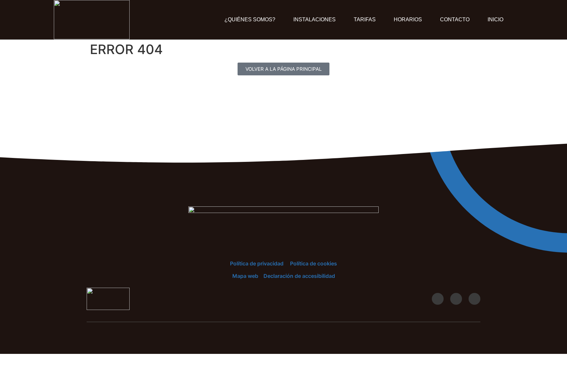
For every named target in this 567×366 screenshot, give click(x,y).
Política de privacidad (257, 263)
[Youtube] (438, 299)
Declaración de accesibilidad (299, 276)
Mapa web (245, 276)
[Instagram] (474, 299)
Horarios (408, 19)
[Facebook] (456, 299)
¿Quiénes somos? (249, 19)
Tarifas (365, 19)
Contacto (455, 19)
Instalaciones (314, 19)
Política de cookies (313, 263)
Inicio (495, 19)
